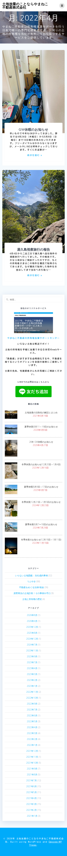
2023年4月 (32, 668)
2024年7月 (32, 644)
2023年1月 (32, 685)
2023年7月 (32, 662)
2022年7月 (32, 709)
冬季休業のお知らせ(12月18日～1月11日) (41, 539)
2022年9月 (32, 703)
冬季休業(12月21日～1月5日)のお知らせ (41, 501)
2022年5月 (32, 721)
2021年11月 (32, 756)
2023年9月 (32, 656)
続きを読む (33, 155)
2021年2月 (31, 809)
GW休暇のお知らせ (33, 129)
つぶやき (31, 581)
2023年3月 (32, 674)
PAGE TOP (62, 827)
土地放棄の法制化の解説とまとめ (41, 412)
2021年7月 (31, 780)
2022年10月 (32, 697)
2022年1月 (32, 745)
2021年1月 (32, 815)
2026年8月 (32, 615)
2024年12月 (32, 638)
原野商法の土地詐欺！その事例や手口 (32, 593)
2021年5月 (31, 792)
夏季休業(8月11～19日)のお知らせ (41, 426)
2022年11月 (32, 691)
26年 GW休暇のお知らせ (41, 441)
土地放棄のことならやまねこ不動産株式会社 (25, 5)
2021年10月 (32, 762)
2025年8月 (32, 632)
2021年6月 (31, 786)
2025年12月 (32, 626)
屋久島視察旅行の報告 (33, 249)
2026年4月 (32, 621)
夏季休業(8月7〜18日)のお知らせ (41, 524)
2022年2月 (32, 739)
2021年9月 (32, 768)
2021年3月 (31, 804)
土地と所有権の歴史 (32, 599)
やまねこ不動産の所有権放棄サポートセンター (33, 338)
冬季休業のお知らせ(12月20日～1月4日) (41, 464)
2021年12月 (32, 750)
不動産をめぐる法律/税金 (31, 587)
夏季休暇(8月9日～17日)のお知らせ (41, 486)
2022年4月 (32, 727)
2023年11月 (32, 650)
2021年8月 (32, 774)
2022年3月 (32, 733)
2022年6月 (32, 715)
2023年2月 (32, 680)
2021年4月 (31, 798)
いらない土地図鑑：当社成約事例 (31, 575)
